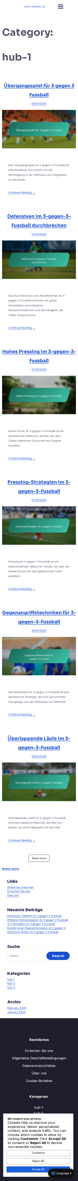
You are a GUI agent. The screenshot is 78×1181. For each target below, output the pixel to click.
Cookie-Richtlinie (39, 1081)
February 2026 (16, 1008)
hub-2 (11, 983)
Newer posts (10, 868)
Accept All (38, 1169)
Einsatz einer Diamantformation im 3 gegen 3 (36, 928)
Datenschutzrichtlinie (39, 1066)
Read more (39, 858)
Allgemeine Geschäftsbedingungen (39, 1058)
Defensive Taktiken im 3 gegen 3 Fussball (34, 915)
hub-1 (11, 979)
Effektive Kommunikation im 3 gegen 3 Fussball (37, 920)
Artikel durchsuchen (20, 887)
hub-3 (11, 987)
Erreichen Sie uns (18, 891)
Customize (38, 1152)
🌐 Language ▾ (61, 1173)
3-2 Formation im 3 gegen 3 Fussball (31, 923)
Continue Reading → (21, 192)
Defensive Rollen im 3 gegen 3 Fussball (32, 932)
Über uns (13, 895)
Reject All (38, 1161)
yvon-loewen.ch (34, 6)
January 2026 (16, 1012)
